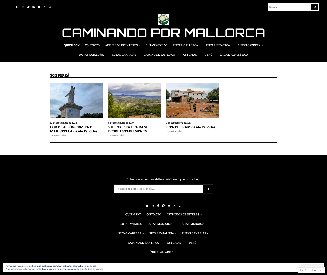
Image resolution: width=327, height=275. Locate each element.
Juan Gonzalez (58, 135)
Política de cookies (94, 269)
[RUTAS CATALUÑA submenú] (105, 55)
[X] (44, 7)
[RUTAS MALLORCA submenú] (199, 45)
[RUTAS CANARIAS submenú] (137, 55)
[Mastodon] (33, 7)
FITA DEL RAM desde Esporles (190, 127)
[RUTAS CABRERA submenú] (262, 45)
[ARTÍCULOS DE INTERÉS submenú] (139, 45)
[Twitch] (50, 7)
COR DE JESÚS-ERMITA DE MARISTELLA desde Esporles (73, 129)
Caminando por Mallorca (163, 32)
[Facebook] (17, 7)
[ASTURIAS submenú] (198, 55)
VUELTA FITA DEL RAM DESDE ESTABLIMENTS (127, 129)
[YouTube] (39, 7)
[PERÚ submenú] (214, 55)
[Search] (314, 7)
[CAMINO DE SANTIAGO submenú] (176, 55)
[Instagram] (22, 7)
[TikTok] (28, 7)
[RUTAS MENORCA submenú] (231, 45)
